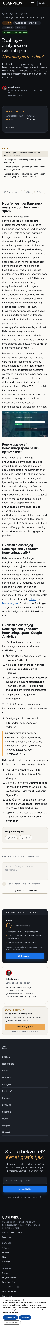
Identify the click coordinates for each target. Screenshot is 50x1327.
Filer (4, 1257)
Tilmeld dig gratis (25, 1026)
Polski (5, 1070)
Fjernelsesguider (19, 14)
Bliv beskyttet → (25, 956)
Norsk (5, 1118)
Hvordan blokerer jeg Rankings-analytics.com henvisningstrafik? (24, 168)
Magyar (6, 1125)
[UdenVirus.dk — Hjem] (12, 3)
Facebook (6, 1237)
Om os (5, 1273)
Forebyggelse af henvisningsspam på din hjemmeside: (22, 161)
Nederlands (8, 1063)
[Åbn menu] (33, 3)
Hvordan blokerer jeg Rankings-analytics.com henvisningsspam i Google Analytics (24, 175)
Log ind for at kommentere (25, 890)
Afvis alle (25, 1317)
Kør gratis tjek (25, 1189)
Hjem (4, 14)
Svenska (6, 1104)
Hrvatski (6, 1132)
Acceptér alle (10, 1317)
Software (6, 1252)
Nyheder (6, 1262)
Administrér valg (11, 1322)
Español (6, 1098)
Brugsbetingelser (9, 1277)
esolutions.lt (16, 1232)
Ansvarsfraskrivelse (10, 1287)
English (6, 1056)
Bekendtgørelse (9, 1291)
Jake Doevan (14, 87)
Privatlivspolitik (8, 1282)
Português (7, 1091)
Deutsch (6, 1077)
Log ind (42, 3)
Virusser (5, 1248)
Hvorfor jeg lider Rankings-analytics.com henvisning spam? (22, 153)
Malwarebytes (10, 603)
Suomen (6, 1111)
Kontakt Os (7, 1296)
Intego (32, 599)
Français (6, 1084)
